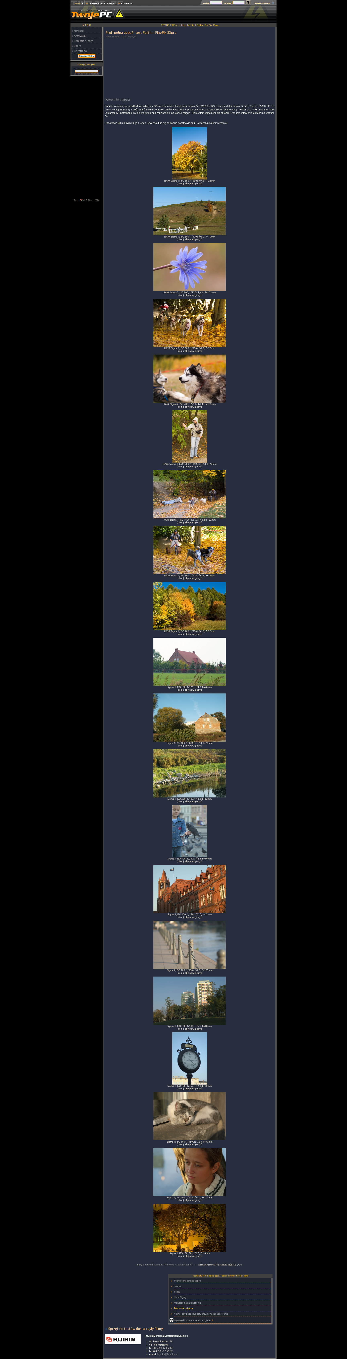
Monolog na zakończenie (187, 1302)
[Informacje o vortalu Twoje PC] (101, 3)
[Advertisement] (203, 14)
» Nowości (78, 30)
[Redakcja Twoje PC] (125, 3)
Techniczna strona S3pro (187, 1280)
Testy (177, 1291)
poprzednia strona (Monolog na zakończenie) (167, 1264)
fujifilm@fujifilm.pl (167, 1354)
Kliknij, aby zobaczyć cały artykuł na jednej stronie (201, 1313)
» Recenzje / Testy (82, 40)
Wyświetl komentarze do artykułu (192, 1320)
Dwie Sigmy (180, 1297)
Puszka (177, 1286)
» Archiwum (79, 35)
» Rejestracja (79, 50)
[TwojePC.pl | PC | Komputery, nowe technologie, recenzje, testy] (77, 3)
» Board (76, 45)
